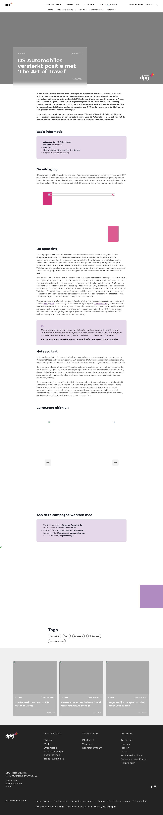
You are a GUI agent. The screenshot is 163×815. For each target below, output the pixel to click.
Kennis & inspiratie (108, 4)
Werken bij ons (73, 4)
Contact (149, 4)
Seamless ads (100, 304)
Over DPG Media (53, 4)
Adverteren (90, 4)
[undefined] (48, 462)
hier (46, 304)
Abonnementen (136, 4)
